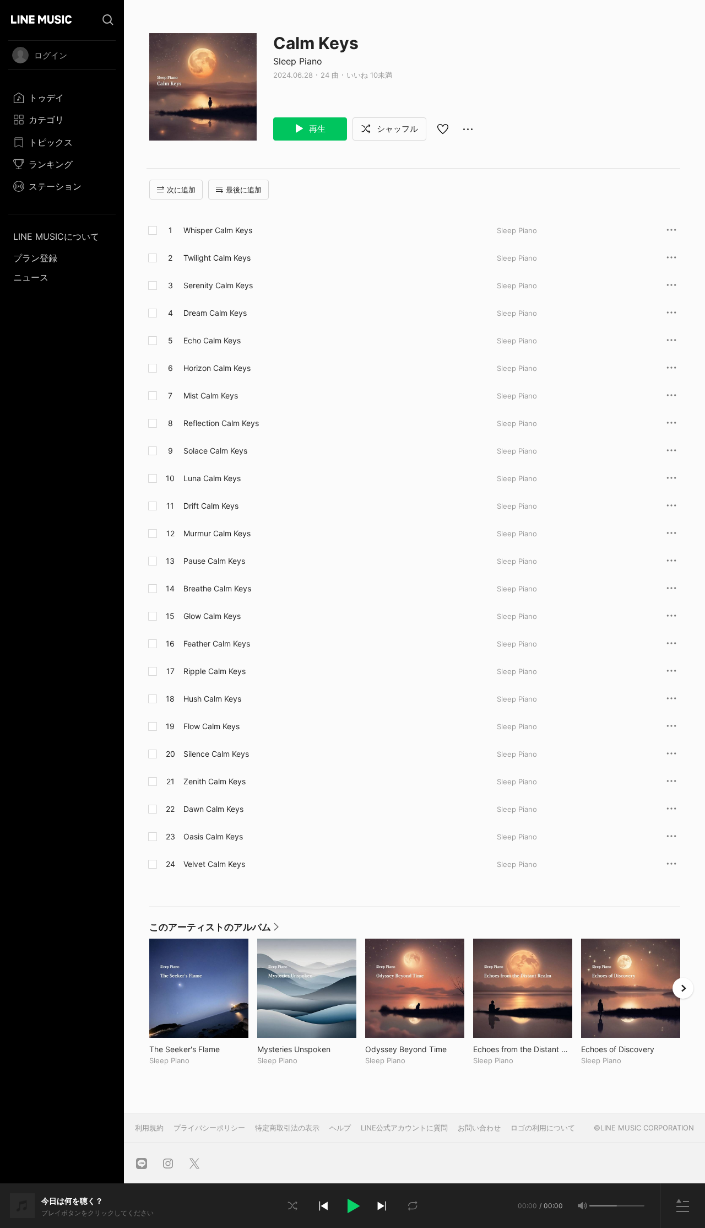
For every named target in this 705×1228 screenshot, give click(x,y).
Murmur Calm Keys (217, 533)
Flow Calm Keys (211, 726)
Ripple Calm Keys (214, 671)
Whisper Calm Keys (217, 230)
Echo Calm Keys (212, 340)
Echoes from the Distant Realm (522, 1049)
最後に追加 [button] (244, 189)
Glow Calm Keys (212, 616)
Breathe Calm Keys (217, 588)
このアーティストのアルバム (214, 930)
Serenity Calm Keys (218, 285)
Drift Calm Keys (210, 505)
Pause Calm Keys (214, 560)
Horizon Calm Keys (217, 368)
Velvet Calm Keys (214, 864)
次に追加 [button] (181, 189)
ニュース (30, 277)
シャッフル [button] (396, 128)
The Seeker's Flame (198, 1049)
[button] (352, 1206)
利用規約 (149, 1127)
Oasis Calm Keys (213, 836)
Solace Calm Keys (215, 450)
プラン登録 (35, 257)
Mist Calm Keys (210, 395)
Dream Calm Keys (215, 312)
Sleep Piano (297, 61)
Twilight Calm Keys (217, 257)
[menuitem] (62, 97)
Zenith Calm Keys (214, 781)
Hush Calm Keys (212, 698)
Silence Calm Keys (216, 753)
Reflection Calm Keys (221, 423)
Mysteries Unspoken (306, 1049)
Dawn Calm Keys (213, 809)
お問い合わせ (479, 1127)
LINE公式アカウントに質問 (404, 1127)
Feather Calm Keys (216, 643)
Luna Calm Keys (212, 478)
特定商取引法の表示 (287, 1127)
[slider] (603, 1206)
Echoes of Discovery (630, 1049)
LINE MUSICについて (56, 236)
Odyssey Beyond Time (414, 1049)
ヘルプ (340, 1127)
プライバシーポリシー (209, 1127)
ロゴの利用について (543, 1127)
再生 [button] (316, 128)
